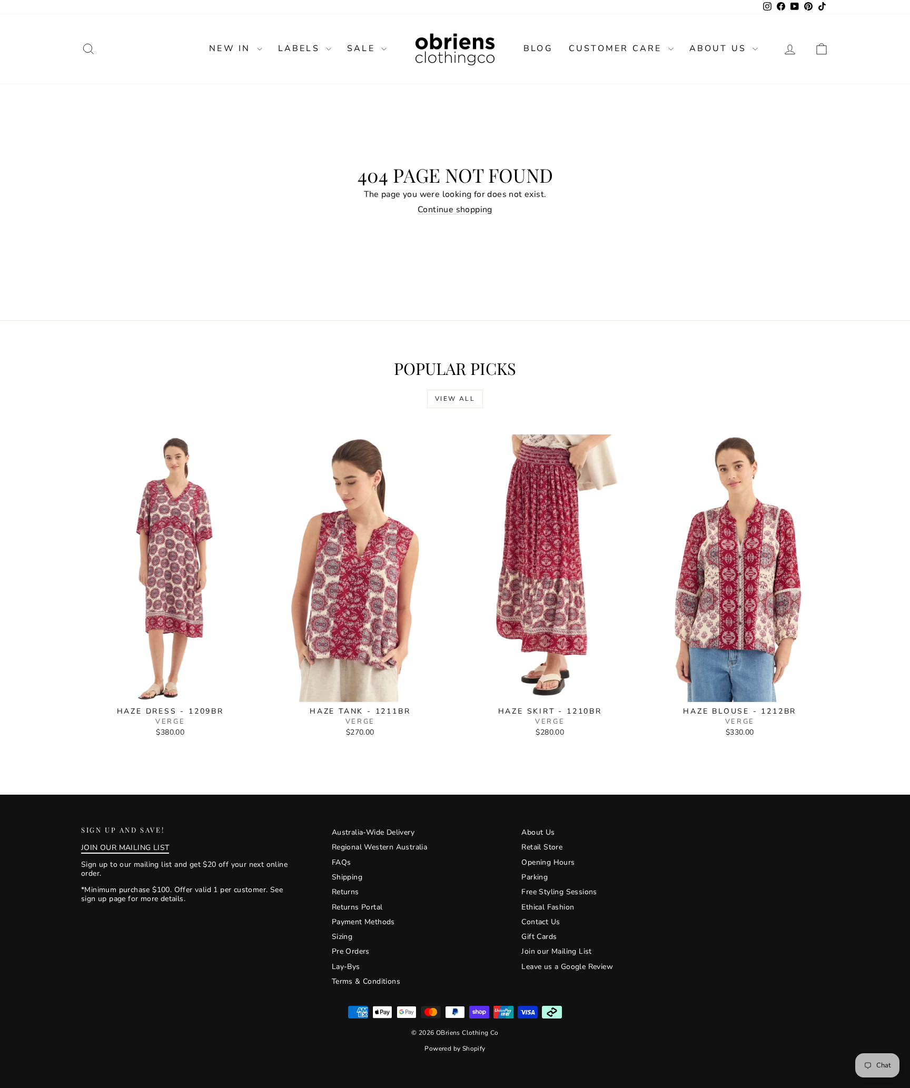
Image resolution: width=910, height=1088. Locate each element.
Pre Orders (351, 951)
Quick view (171, 691)
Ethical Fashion (547, 907)
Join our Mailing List (556, 951)
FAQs (341, 862)
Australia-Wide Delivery (373, 832)
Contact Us (540, 922)
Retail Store (541, 847)
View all (455, 398)
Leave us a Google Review (567, 967)
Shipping (347, 877)
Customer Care (617, 48)
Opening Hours (548, 862)
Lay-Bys (346, 967)
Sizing (342, 937)
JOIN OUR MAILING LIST (125, 848)
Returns (345, 892)
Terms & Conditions (366, 981)
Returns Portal (357, 907)
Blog (538, 48)
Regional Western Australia (379, 847)
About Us (719, 48)
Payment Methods (363, 922)
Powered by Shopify (454, 1048)
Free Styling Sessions (559, 892)
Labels (300, 48)
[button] (821, 48)
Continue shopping (455, 209)
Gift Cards (539, 937)
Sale (363, 48)
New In (231, 48)
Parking (534, 877)
